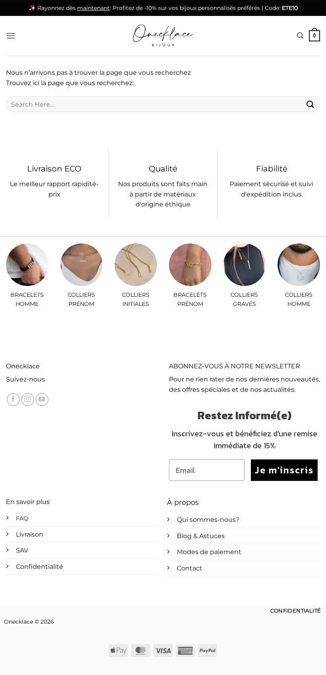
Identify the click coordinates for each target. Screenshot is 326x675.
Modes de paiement (209, 552)
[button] (11, 35)
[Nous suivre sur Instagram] (27, 399)
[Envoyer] (310, 104)
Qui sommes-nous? (208, 519)
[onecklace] (163, 36)
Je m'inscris (284, 470)
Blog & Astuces (201, 536)
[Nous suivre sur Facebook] (13, 399)
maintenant (93, 8)
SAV (22, 550)
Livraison (29, 534)
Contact (189, 568)
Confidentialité (39, 566)
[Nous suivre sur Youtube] (42, 399)
